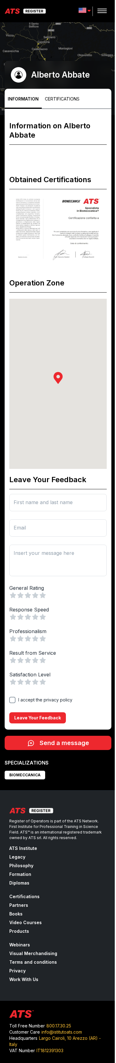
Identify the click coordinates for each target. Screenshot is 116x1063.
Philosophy (21, 865)
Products (19, 931)
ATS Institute (23, 848)
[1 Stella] (13, 595)
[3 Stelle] (28, 595)
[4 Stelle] (35, 595)
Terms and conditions (33, 962)
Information (23, 98)
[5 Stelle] (42, 595)
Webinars (19, 944)
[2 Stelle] (20, 595)
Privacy (17, 970)
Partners (18, 905)
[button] (58, 377)
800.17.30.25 (58, 1025)
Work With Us (23, 979)
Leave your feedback (37, 717)
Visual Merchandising (33, 953)
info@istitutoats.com (61, 1032)
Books (16, 913)
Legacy (17, 856)
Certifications (62, 98)
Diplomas (19, 882)
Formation (20, 874)
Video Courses (25, 922)
